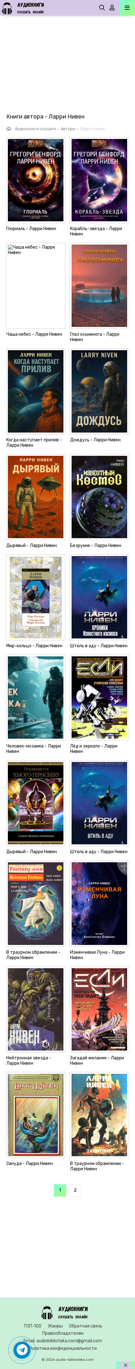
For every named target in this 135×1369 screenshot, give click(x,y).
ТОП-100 (32, 1326)
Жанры (55, 1326)
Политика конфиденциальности (63, 1348)
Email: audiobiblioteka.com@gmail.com (63, 1341)
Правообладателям (63, 1333)
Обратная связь (85, 1326)
